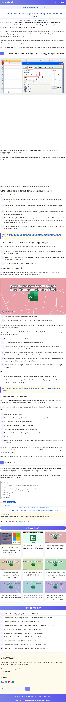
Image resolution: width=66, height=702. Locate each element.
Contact (30, 696)
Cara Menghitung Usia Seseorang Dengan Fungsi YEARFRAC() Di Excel (10, 575)
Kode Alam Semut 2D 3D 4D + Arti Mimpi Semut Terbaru (22, 629)
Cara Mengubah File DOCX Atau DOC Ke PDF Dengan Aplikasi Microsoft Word (29, 625)
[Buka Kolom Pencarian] (56, 2)
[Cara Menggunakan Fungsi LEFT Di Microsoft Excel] (55, 542)
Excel (43, 7)
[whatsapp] (19, 522)
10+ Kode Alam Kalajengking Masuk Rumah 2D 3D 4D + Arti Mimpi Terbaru (28, 614)
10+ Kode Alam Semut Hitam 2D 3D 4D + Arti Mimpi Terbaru (23, 633)
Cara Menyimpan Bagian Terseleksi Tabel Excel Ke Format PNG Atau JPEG (55, 597)
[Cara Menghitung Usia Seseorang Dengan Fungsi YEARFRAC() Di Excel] (10, 569)
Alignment (7, 505)
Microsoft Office (34, 7)
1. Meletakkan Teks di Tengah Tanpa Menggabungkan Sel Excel (21, 489)
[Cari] (27, 689)
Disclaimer (38, 696)
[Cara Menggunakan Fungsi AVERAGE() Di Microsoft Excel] (10, 592)
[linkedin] (12, 683)
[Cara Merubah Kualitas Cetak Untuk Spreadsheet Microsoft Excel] (55, 569)
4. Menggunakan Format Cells (13, 495)
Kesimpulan (6, 497)
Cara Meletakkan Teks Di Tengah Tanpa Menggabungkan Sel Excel (20, 486)
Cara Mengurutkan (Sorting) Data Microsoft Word (20, 641)
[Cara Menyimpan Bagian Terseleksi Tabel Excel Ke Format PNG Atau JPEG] (55, 592)
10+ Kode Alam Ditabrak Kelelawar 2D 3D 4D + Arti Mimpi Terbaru (25, 644)
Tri (21, 20)
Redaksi (24, 696)
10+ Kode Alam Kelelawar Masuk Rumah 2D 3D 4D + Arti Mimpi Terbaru (27, 648)
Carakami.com (5, 22)
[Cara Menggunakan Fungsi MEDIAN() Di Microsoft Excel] (33, 592)
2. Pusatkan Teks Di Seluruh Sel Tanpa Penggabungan (19, 491)
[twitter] (10, 522)
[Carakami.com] (7, 2)
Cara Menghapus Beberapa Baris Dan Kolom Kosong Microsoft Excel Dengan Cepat (34, 510)
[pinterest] (13, 522)
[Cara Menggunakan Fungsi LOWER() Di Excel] (33, 569)
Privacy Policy (47, 696)
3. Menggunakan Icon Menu (12, 493)
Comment (44, 20)
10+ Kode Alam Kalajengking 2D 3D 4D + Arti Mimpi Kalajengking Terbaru (28, 618)
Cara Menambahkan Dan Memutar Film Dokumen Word (21, 621)
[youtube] (9, 683)
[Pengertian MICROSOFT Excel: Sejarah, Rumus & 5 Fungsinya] (33, 542)
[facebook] (6, 522)
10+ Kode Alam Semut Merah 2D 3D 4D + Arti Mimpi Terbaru (23, 637)
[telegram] (16, 522)
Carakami (24, 7)
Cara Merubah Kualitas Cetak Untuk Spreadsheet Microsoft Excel (55, 575)
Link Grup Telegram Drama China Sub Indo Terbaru (34, 507)
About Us (17, 696)
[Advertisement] (33, 122)
